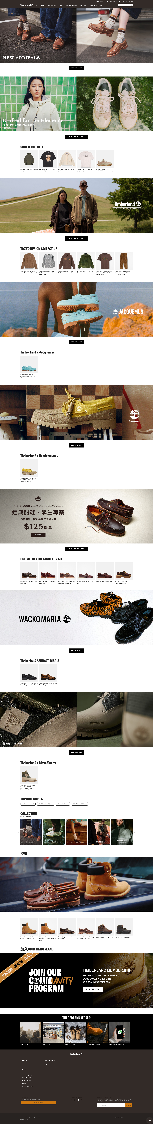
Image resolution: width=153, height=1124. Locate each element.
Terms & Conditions (27, 1086)
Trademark (24, 1083)
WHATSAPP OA (101, 1)
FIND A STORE (47, 1044)
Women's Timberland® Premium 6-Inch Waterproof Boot (47, 938)
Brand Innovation (27, 1067)
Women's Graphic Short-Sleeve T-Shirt (84, 170)
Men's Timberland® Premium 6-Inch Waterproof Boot (28, 937)
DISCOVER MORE (76, 68)
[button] (134, 832)
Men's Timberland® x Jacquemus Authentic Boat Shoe (28, 376)
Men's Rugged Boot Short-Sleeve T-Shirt (47, 170)
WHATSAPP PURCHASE (116, 1044)
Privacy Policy (26, 1080)
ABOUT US (24, 1060)
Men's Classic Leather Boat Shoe (85, 582)
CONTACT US (124, 1)
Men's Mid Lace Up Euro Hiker (105, 937)
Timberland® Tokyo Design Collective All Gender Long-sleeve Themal (47, 272)
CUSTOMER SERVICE (50, 1060)
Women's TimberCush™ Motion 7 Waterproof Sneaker (104, 170)
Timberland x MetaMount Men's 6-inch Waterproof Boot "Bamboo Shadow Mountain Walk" (27, 787)
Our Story (24, 1064)
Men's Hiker (62, 804)
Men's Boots (26, 804)
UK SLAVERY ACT (24, 1119)
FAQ (46, 1064)
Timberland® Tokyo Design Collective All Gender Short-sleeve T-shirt (104, 272)
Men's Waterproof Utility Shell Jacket (29, 170)
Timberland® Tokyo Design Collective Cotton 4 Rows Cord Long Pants (123, 272)
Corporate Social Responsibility (27, 1076)
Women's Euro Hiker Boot (122, 937)
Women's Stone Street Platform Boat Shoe (121, 582)
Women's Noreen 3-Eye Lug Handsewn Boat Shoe (66, 582)
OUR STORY (24, 1044)
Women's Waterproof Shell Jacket (66, 170)
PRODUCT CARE (70, 1044)
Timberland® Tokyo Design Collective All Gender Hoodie (67, 271)
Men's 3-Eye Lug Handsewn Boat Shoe (28, 582)
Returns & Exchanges (51, 1067)
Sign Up (128, 1105)
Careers (24, 1073)
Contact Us (48, 1070)
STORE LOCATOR (113, 1)
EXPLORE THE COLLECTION (76, 136)
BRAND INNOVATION (93, 1044)
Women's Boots (44, 804)
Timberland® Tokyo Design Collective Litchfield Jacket (28, 271)
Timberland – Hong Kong (26, 5)
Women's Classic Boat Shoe (104, 581)
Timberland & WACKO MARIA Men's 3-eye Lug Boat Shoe (29, 684)
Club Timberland (26, 1070)
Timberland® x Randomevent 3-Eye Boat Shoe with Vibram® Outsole (28, 479)
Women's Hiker (78, 804)
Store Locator (38, 1102)
